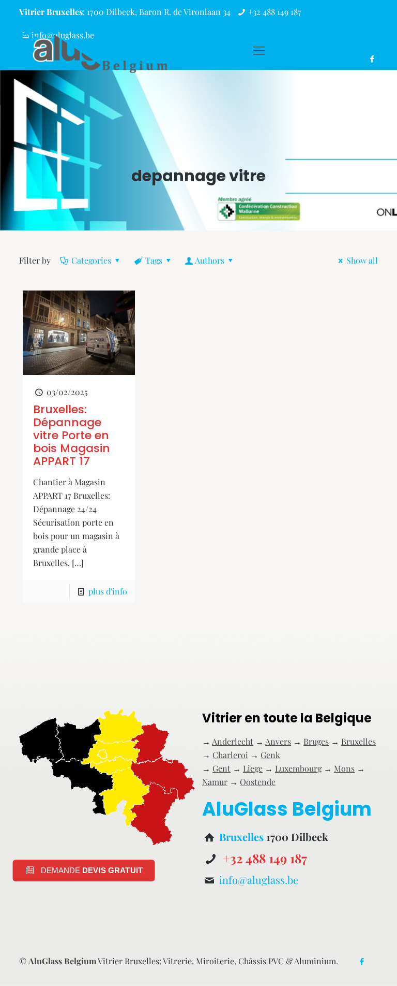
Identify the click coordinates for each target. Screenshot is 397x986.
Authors (209, 260)
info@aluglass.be (258, 880)
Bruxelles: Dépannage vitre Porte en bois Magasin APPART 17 (71, 435)
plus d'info (107, 591)
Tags (153, 260)
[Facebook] (362, 961)
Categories (91, 260)
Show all (362, 260)
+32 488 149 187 (274, 11)
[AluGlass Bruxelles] (93, 49)
